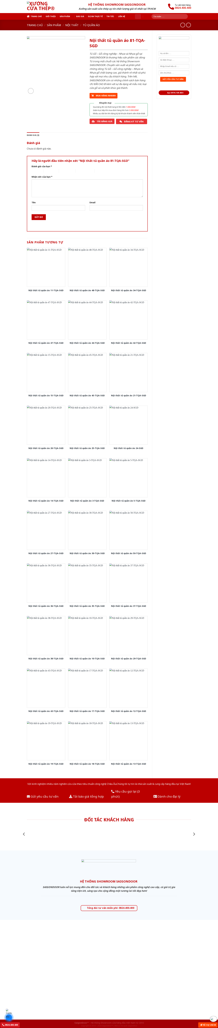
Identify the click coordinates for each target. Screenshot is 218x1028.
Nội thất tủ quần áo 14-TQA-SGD (45, 500)
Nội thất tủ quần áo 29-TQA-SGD (128, 658)
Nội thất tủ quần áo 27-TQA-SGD (45, 553)
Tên (34, 202)
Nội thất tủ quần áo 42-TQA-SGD (128, 343)
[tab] (33, 135)
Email (92, 202)
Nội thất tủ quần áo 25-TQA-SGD (87, 448)
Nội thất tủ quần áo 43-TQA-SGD (45, 711)
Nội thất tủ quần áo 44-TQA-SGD (87, 343)
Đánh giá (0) (33, 135)
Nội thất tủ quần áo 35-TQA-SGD (87, 606)
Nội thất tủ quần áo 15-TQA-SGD (45, 395)
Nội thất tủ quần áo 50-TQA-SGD (128, 553)
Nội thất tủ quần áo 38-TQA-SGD (45, 658)
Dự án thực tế (95, 16)
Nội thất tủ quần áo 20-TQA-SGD (45, 448)
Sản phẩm (65, 16)
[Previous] (24, 834)
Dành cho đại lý (168, 796)
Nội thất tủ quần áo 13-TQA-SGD (128, 764)
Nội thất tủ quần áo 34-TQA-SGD (128, 290)
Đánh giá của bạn (42, 166)
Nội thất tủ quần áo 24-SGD (128, 448)
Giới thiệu (51, 16)
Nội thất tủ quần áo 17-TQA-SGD (87, 711)
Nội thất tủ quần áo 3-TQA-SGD (87, 500)
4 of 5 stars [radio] (81, 171)
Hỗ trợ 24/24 (209, 1024)
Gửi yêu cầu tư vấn (44, 796)
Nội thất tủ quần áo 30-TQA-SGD (87, 553)
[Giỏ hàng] (138, 16)
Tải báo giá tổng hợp (88, 796)
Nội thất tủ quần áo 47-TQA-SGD (45, 343)
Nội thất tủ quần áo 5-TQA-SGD (128, 500)
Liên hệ (121, 16)
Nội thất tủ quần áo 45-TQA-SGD (87, 395)
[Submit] (187, 16)
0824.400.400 (11, 1024)
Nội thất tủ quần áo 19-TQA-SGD (45, 764)
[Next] (193, 834)
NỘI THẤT (72, 25)
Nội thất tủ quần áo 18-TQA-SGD (87, 764)
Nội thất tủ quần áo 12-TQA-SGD (128, 711)
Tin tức (110, 16)
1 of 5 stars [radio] (35, 171)
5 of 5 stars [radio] (100, 171)
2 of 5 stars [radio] (49, 171)
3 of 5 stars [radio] (64, 171)
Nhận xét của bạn (42, 176)
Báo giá (80, 16)
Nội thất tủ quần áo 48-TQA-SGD (87, 290)
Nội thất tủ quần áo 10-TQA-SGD (87, 658)
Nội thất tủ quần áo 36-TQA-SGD (45, 606)
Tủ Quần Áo (91, 25)
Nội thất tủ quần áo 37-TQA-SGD (128, 606)
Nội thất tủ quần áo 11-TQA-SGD (45, 290)
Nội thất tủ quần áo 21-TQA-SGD (128, 395)
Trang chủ (36, 16)
